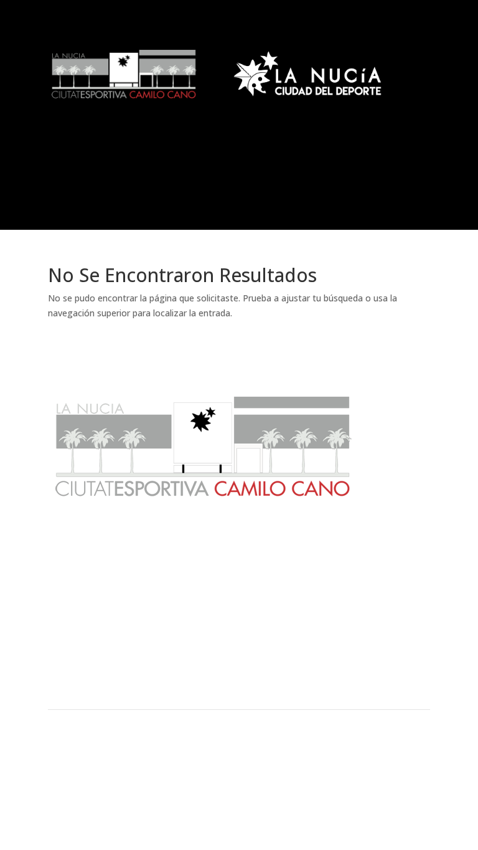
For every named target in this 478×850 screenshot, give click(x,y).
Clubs (109, 661)
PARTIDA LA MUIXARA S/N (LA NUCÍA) (108, 792)
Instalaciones (239, 661)
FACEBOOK (380, 763)
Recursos (369, 661)
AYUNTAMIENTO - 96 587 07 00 (99, 763)
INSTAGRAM (383, 792)
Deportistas (238, 682)
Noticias (109, 640)
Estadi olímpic (368, 640)
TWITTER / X (384, 778)
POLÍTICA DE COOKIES (261, 778)
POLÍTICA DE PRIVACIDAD (266, 792)
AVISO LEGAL (247, 763)
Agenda (239, 640)
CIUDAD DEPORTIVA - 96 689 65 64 (105, 778)
